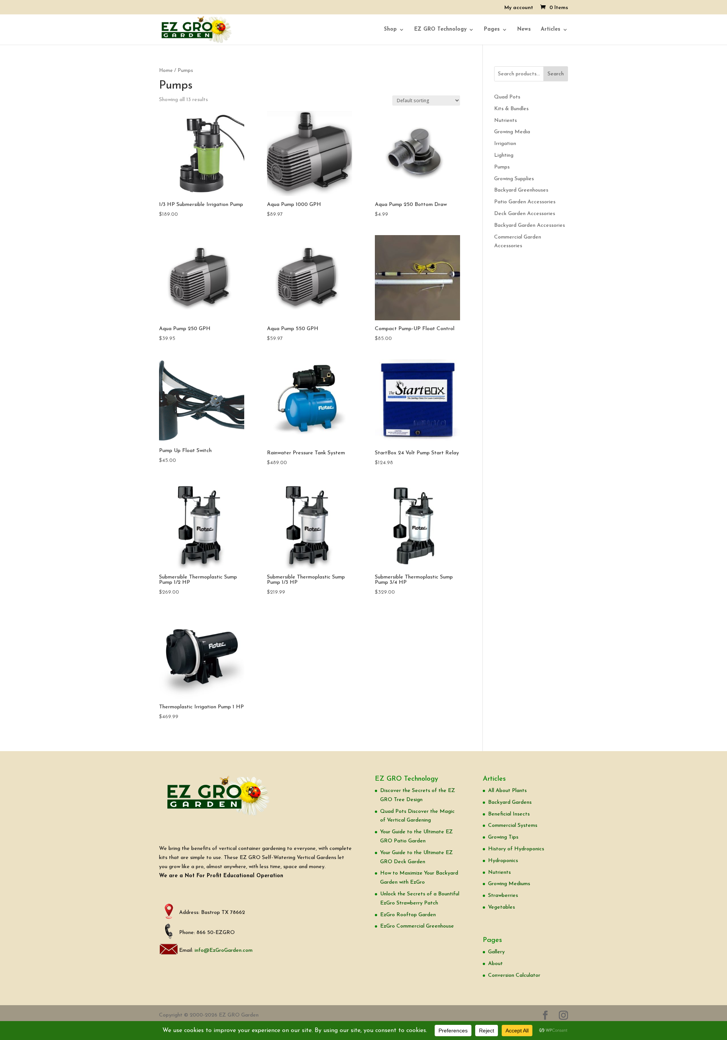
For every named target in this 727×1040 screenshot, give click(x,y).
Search (556, 74)
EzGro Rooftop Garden (408, 915)
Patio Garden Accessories (524, 202)
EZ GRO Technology (440, 29)
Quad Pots (507, 97)
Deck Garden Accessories (524, 214)
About (495, 964)
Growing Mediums (509, 884)
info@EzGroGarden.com (224, 950)
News (524, 29)
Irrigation (505, 144)
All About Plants (507, 791)
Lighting (503, 155)
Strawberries (503, 895)
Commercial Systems (512, 825)
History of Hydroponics (516, 849)
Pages (492, 29)
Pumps (502, 167)
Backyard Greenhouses (521, 190)
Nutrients (505, 120)
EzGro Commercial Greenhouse (417, 926)
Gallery (496, 952)
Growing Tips (503, 837)
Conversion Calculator (514, 975)
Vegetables (501, 907)
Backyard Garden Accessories (529, 225)
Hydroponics (503, 861)
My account (518, 8)
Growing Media (512, 132)
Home (166, 70)
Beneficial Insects (509, 814)
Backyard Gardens (510, 802)
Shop (390, 29)
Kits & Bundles (511, 109)
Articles (550, 29)
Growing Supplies (514, 179)
